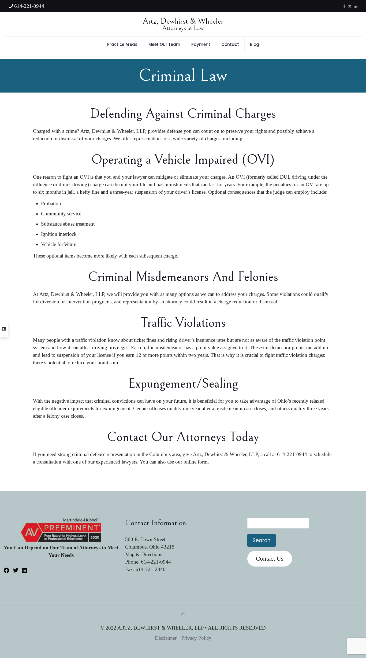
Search (261, 540)
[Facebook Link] (6, 572)
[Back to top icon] (183, 613)
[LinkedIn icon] (355, 6)
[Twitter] (15, 572)
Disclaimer (166, 638)
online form (196, 462)
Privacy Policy (196, 638)
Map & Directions (143, 554)
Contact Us (269, 558)
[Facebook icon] (344, 6)
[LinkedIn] (24, 572)
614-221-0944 (29, 6)
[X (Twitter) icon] (350, 6)
